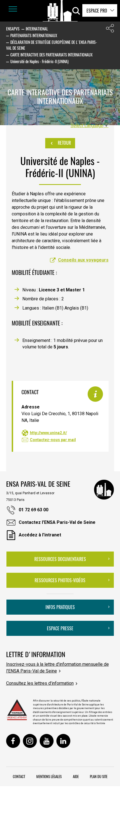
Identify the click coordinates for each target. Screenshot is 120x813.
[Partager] (110, 29)
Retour (64, 142)
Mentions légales (49, 776)
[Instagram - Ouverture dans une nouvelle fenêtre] (30, 741)
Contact (19, 776)
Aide (76, 776)
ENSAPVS (13, 29)
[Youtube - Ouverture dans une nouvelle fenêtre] (47, 741)
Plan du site (98, 776)
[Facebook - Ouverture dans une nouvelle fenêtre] (13, 741)
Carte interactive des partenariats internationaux (51, 55)
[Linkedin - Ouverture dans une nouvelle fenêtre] (63, 741)
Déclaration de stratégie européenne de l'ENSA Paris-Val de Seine (51, 45)
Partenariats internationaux (33, 35)
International (37, 29)
